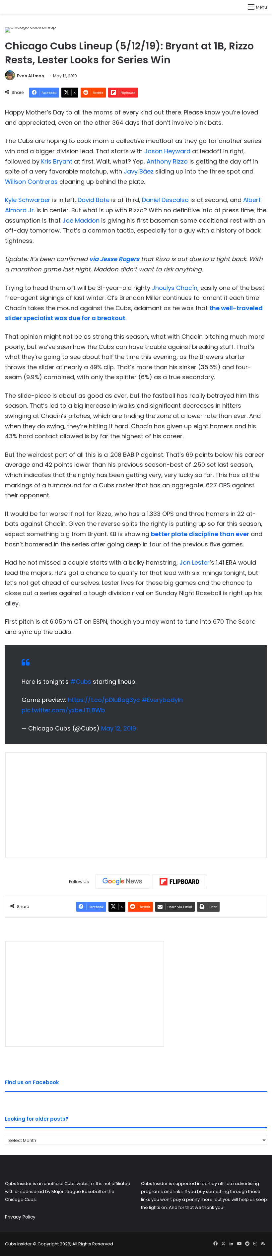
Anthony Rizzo (167, 161)
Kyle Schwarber (27, 200)
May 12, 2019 (118, 728)
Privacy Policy (20, 1217)
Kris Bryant (56, 161)
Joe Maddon (81, 220)
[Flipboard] (179, 881)
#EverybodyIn (162, 700)
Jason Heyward (167, 151)
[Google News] (122, 881)
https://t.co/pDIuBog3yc (104, 700)
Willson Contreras (31, 181)
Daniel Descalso (165, 200)
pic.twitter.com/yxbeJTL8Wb (63, 710)
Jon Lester (194, 562)
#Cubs (80, 681)
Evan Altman (30, 76)
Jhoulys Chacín (174, 288)
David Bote (93, 200)
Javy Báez (139, 171)
